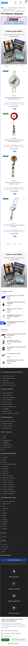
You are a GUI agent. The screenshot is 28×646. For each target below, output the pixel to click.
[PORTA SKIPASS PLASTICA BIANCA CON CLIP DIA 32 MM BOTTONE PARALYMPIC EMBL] (14, 209)
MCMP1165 (14, 95)
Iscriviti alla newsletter (14, 560)
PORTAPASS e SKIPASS (8, 11)
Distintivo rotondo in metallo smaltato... (14, 309)
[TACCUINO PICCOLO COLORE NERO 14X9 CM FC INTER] (3, 348)
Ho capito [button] (5, 639)
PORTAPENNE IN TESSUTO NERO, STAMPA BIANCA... (16, 322)
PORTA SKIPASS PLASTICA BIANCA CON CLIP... (14, 225)
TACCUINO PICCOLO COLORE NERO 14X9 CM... (16, 347)
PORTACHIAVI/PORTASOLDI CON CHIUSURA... (16, 302)
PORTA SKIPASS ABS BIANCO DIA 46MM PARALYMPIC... (14, 98)
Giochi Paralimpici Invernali (9, 9)
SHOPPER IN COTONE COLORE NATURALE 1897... (15, 360)
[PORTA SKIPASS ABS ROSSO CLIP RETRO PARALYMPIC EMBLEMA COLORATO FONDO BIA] (14, 124)
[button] (5, 2)
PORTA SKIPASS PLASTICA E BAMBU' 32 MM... (14, 183)
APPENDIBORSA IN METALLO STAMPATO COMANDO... (15, 315)
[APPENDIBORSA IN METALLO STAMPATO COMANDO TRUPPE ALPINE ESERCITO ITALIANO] (3, 316)
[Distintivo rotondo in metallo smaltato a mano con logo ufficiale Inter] (3, 310)
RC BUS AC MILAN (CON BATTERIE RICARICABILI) (16, 334)
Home (4, 8)
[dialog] (14, 631)
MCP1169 (14, 180)
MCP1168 (14, 138)
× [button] (26, 618)
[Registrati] (14, 20)
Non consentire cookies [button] (18, 639)
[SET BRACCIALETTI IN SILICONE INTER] (3, 297)
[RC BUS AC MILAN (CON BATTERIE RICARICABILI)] (3, 335)
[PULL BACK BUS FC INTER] (3, 355)
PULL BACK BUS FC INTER (14, 353)
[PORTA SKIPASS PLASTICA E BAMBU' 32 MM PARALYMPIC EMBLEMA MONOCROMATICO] (14, 167)
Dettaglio (6, 627)
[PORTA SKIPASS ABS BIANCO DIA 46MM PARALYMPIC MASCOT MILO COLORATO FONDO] (14, 82)
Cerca (20, 3)
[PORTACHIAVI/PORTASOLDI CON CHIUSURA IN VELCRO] (3, 303)
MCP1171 (14, 223)
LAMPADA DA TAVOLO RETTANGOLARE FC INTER (14, 341)
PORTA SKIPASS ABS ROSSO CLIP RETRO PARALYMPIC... (14, 140)
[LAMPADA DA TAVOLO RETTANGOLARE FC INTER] (3, 342)
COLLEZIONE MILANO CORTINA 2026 (16, 8)
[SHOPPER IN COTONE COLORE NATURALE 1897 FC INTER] (3, 361)
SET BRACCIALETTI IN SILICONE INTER (15, 296)
